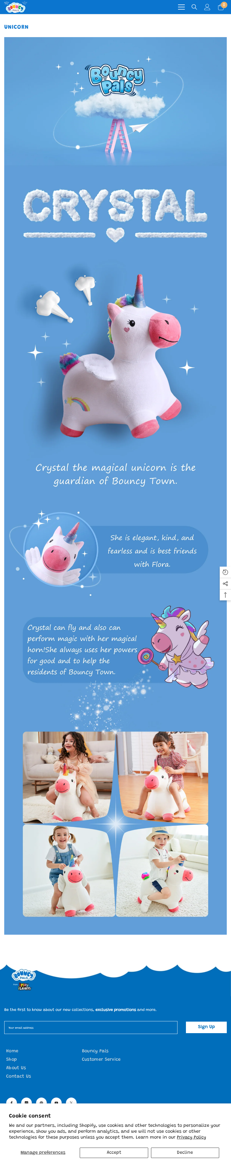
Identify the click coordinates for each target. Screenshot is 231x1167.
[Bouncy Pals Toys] (115, 979)
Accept (114, 1152)
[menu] (181, 7)
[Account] (207, 7)
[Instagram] (26, 1103)
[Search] (194, 7)
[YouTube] (56, 1103)
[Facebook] (11, 1103)
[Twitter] (71, 1103)
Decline (185, 1152)
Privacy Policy (191, 1137)
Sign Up (206, 1027)
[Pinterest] (41, 1103)
